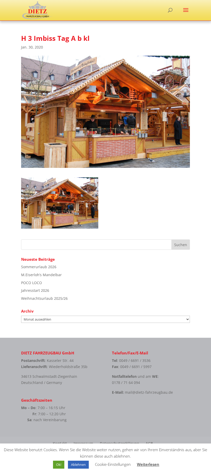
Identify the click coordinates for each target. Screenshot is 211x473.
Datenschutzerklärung (119, 443)
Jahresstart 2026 (35, 290)
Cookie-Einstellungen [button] (113, 464)
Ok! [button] (58, 464)
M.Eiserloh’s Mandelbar (41, 274)
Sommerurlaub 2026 (38, 266)
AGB (149, 443)
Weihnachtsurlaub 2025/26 (44, 298)
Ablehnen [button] (78, 464)
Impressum (83, 443)
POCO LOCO (31, 282)
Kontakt (60, 443)
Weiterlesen (148, 464)
